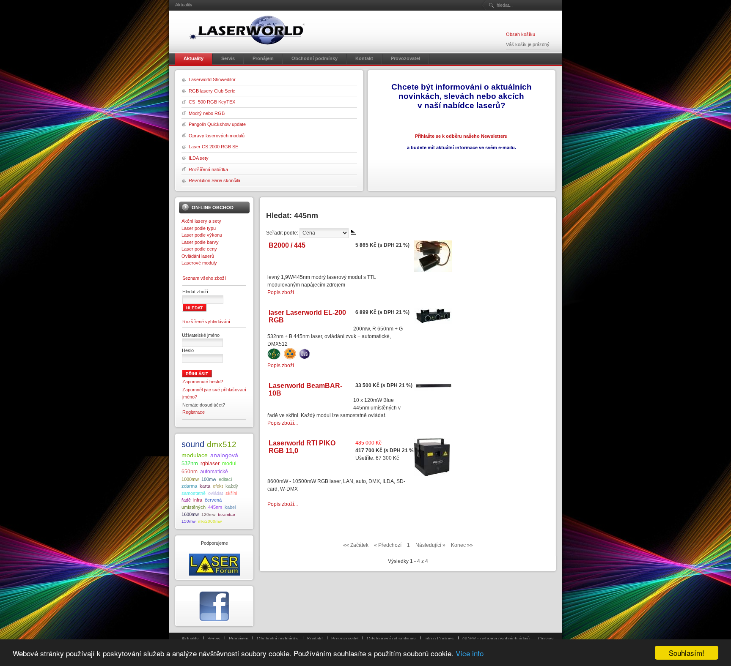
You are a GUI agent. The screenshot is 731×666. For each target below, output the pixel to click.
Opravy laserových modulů (217, 135)
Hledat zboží (195, 291)
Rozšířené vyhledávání (206, 321)
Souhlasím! (686, 652)
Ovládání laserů (197, 256)
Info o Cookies (439, 638)
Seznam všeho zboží (204, 278)
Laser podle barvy (200, 242)
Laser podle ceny (199, 248)
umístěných (193, 507)
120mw (208, 514)
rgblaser (210, 464)
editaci (225, 479)
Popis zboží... (282, 292)
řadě (186, 499)
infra (197, 499)
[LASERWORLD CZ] (247, 30)
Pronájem (238, 638)
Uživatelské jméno (201, 335)
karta (205, 486)
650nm (189, 471)
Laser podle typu (198, 228)
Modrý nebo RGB (207, 113)
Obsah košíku (520, 34)
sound (192, 444)
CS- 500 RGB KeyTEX (212, 101)
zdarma (189, 486)
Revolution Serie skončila (214, 180)
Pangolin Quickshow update (217, 124)
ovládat (215, 493)
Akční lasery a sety (201, 221)
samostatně (193, 493)
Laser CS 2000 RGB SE (213, 146)
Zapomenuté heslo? (202, 381)
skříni (231, 493)
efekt (218, 486)
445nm (215, 507)
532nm (189, 464)
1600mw (190, 514)
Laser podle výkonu (201, 234)
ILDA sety (199, 158)
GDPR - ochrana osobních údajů (496, 638)
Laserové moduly (199, 262)
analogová (224, 455)
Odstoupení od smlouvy (391, 638)
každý (231, 486)
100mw (208, 479)
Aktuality (190, 638)
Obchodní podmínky (278, 638)
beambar (226, 514)
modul (229, 463)
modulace (194, 455)
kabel (230, 507)
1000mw (190, 479)
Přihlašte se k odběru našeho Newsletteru (461, 136)
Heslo (188, 350)
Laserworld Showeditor (212, 79)
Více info (470, 653)
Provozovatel (344, 638)
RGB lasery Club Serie (212, 90)
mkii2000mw (210, 521)
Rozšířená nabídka (208, 169)
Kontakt (315, 638)
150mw (188, 521)
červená (213, 499)
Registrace (193, 412)
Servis (213, 638)
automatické (214, 471)
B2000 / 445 (287, 245)
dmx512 (221, 444)
